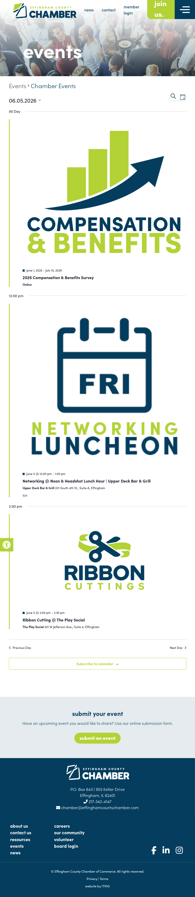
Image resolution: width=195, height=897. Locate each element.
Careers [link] (62, 826)
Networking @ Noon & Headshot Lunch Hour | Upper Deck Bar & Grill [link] (87, 481)
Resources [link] (20, 839)
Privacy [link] (92, 878)
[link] (6, 544)
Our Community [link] (69, 832)
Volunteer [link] (64, 839)
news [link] (89, 9)
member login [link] (131, 9)
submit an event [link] (97, 737)
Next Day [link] (176, 648)
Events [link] (17, 85)
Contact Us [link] (20, 832)
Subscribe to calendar (94, 663)
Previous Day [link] (22, 648)
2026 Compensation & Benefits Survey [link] (58, 277)
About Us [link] (19, 826)
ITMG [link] (106, 886)
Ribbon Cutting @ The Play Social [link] (54, 619)
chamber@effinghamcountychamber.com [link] (99, 807)
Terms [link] (104, 878)
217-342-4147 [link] (99, 801)
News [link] (15, 852)
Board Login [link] (66, 846)
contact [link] (109, 9)
